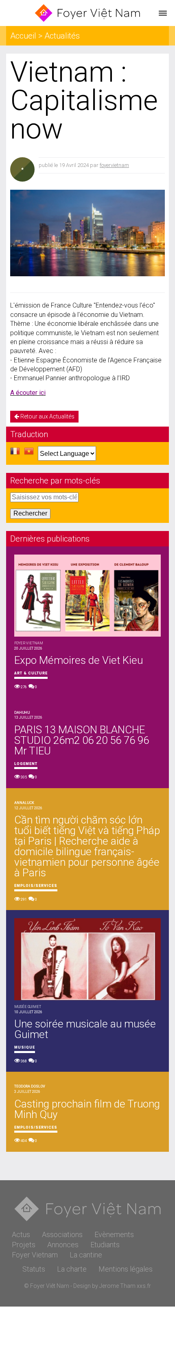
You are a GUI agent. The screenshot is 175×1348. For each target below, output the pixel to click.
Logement (25, 764)
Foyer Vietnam (35, 1254)
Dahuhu (22, 713)
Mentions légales (125, 1269)
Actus (21, 1234)
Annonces (63, 1244)
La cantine (86, 1254)
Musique (24, 1047)
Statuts (33, 1269)
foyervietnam (114, 165)
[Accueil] (87, 13)
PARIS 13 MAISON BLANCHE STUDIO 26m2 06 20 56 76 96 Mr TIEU (81, 740)
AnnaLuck (24, 803)
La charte (72, 1269)
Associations (62, 1234)
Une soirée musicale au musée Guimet (85, 1029)
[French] (15, 453)
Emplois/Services (35, 886)
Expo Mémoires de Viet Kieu (78, 660)
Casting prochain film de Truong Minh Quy (87, 1109)
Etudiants (105, 1244)
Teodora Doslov (29, 1086)
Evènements (114, 1234)
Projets (23, 1244)
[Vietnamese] (29, 453)
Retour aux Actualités (46, 416)
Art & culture (31, 673)
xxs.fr (144, 1286)
